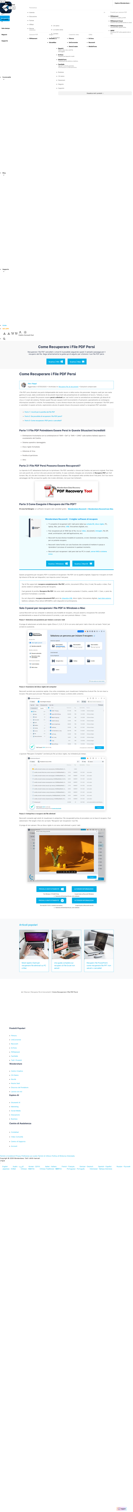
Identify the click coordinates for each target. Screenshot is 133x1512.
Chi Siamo (15, 1075)
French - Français (68, 1166)
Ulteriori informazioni (83, 889)
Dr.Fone (14, 1048)
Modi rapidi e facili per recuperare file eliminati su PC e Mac (34, 965)
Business (14, 1119)
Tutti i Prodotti (16, 1060)
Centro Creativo (17, 1071)
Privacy (18, 1156)
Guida (5, 325)
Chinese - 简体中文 (28, 1169)
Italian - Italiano (51, 1166)
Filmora (14, 1036)
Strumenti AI (15, 1102)
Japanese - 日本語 (9, 1169)
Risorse (27, 992)
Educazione (15, 1115)
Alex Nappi (32, 384)
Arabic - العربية (18, 1166)
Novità (13, 1079)
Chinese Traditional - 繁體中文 (51, 1169)
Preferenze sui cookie (29, 1156)
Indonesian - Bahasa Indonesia (101, 1169)
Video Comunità (17, 1137)
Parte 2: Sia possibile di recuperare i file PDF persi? (43, 416)
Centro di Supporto (18, 1141)
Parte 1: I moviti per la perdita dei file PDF (40, 412)
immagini (98, 531)
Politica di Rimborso (59, 1156)
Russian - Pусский (123, 1166)
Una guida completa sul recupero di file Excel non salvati (64, 965)
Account (14, 1146)
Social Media (16, 1111)
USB (67, 527)
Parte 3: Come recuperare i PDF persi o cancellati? (43, 421)
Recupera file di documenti (68, 387)
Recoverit (14, 1044)
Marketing (14, 1107)
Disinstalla (71, 1156)
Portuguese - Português (76, 1169)
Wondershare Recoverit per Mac (100, 509)
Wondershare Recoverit (77, 509)
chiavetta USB (67, 598)
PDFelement (15, 1052)
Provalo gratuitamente (49, 889)
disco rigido (99, 524)
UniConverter (16, 1040)
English (5, 1166)
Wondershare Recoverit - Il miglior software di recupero (71, 519)
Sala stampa (6, 28)
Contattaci (15, 1132)
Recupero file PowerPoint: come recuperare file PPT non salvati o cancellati (99, 965)
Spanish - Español (104, 1166)
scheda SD (90, 524)
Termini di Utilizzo (44, 1156)
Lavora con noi (16, 1092)
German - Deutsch (86, 1166)
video (84, 531)
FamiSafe (14, 1056)
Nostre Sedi (15, 1083)
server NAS (95, 551)
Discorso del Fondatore (19, 1087)
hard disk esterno (104, 598)
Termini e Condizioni (7, 1156)
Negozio (4, 34)
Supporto (5, 41)
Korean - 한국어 (34, 1166)
